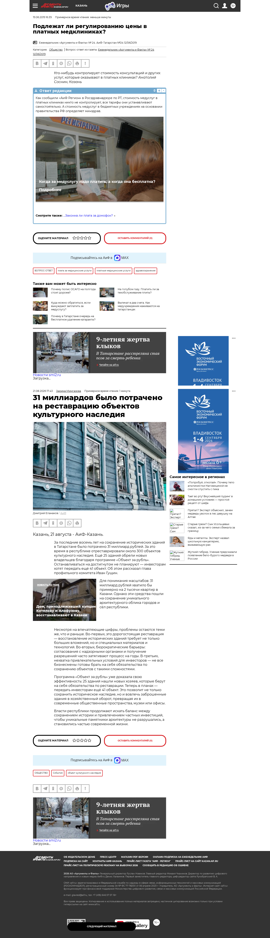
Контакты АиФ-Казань (107, 861)
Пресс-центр (108, 857)
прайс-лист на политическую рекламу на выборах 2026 (101, 865)
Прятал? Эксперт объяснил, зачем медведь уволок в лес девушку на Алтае (210, 514)
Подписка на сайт (76, 861)
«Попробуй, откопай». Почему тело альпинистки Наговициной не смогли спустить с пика (211, 486)
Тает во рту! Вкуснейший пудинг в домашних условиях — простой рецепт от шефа (210, 500)
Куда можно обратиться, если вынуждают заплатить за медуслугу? (70, 306)
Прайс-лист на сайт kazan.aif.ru (196, 861)
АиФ (63, 513)
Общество (56, 49)
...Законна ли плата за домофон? (88, 215)
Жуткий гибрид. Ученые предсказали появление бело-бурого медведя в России (212, 555)
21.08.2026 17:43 (43, 391)
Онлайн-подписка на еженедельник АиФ (180, 857)
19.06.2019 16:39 (42, 17)
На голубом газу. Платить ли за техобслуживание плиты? (138, 291)
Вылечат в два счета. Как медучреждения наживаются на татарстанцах (139, 306)
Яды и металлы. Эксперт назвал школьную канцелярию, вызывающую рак (208, 541)
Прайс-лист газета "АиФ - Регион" (148, 861)
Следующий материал (101, 926)
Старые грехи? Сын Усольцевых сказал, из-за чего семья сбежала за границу (211, 527)
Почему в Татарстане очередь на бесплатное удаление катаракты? (73, 318)
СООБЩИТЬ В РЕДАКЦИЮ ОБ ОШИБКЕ (166, 865)
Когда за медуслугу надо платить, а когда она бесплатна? (97, 181)
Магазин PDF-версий (134, 857)
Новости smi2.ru (47, 375)
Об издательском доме (79, 857)
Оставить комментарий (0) (135, 238)
